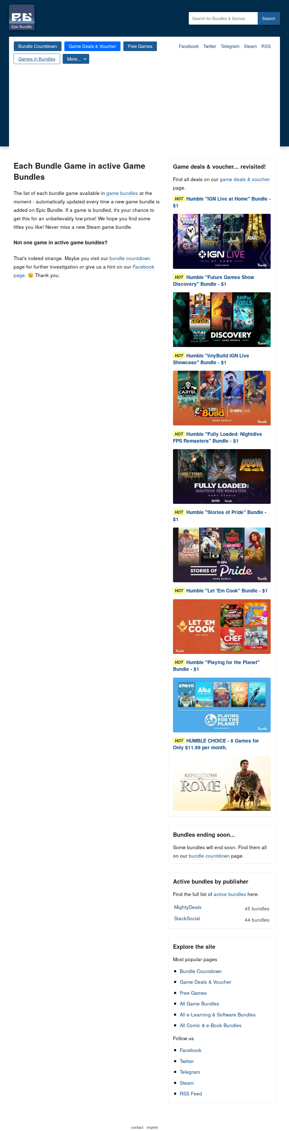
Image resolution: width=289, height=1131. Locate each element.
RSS (266, 46)
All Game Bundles (199, 1003)
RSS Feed (191, 1093)
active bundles (230, 893)
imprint (152, 1127)
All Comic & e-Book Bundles (211, 1025)
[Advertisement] (144, 115)
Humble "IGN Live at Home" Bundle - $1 (222, 202)
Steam (250, 46)
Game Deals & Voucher (92, 46)
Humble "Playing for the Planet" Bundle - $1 (216, 666)
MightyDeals (221, 907)
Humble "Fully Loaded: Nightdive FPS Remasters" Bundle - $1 (217, 437)
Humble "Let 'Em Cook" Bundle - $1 (227, 590)
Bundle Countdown (37, 46)
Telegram (230, 46)
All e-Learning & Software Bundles (218, 1014)
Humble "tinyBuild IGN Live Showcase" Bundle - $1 (211, 359)
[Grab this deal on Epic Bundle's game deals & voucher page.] (222, 241)
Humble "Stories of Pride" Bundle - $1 (219, 515)
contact (137, 1127)
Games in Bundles (36, 59)
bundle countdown (130, 258)
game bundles (122, 192)
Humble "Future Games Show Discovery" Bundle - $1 (213, 280)
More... (74, 59)
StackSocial (221, 919)
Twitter (209, 46)
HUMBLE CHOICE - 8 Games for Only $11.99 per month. (216, 744)
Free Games (140, 46)
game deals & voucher (245, 179)
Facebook (189, 46)
